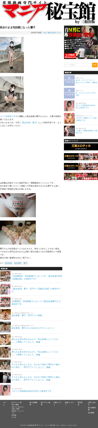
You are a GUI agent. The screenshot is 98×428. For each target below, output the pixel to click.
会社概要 (91, 413)
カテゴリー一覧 (16, 402)
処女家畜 (17, 263)
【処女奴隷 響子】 (29, 123)
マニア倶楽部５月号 (8, 116)
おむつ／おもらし (18, 407)
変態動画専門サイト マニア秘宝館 (42, 425)
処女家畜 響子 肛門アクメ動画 (28, 315)
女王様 (14, 415)
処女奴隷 (8, 263)
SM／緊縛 (47, 33)
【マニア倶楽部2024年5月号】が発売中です (32, 391)
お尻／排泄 (15, 409)
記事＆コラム (56, 33)
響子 (25, 263)
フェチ (14, 417)
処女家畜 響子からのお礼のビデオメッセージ (34, 328)
